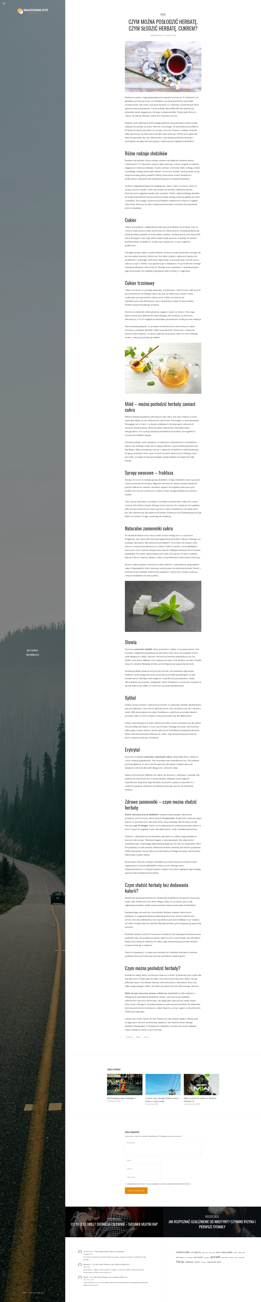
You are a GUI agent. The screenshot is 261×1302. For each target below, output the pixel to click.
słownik (241, 1257)
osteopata (188, 1257)
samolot (231, 1257)
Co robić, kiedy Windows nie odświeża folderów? (111, 1264)
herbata (129, 1037)
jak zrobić (212, 1252)
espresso (205, 1252)
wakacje (189, 1261)
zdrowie (203, 1262)
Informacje (32, 654)
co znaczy (196, 1252)
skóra (236, 1257)
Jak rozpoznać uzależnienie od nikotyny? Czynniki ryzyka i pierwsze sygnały (212, 1224)
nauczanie (227, 1252)
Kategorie (32, 650)
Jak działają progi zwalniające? (121, 1098)
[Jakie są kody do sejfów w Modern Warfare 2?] (201, 1084)
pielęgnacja (207, 1257)
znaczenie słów (214, 1262)
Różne (163, 14)
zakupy (197, 1262)
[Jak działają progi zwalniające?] (124, 1084)
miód (138, 1037)
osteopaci (180, 1257)
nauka (235, 1252)
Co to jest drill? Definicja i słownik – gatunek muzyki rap (114, 1224)
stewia (146, 1037)
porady (216, 1257)
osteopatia (198, 1257)
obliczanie (241, 1252)
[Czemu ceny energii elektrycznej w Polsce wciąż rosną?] (163, 1084)
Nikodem (86, 1264)
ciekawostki (183, 1252)
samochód (224, 1257)
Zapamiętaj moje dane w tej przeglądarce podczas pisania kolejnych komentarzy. (159, 1184)
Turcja (180, 1261)
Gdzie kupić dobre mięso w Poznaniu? (109, 1251)
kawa (218, 1252)
